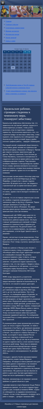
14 (21, 61)
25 (9, 67)
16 (29, 61)
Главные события (12, 24)
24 (5, 67)
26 (13, 67)
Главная (8, 21)
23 (29, 64)
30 (29, 67)
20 (17, 64)
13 (17, 61)
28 (21, 67)
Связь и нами (10, 41)
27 (17, 67)
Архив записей (11, 38)
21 (21, 64)
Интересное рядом (12, 34)
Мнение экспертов (12, 31)
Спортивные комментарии (15, 28)
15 (25, 61)
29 (25, 67)
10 (5, 61)
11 (9, 61)
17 (5, 64)
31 (5, 70)
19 (13, 64)
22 (25, 64)
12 (13, 61)
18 (9, 64)
